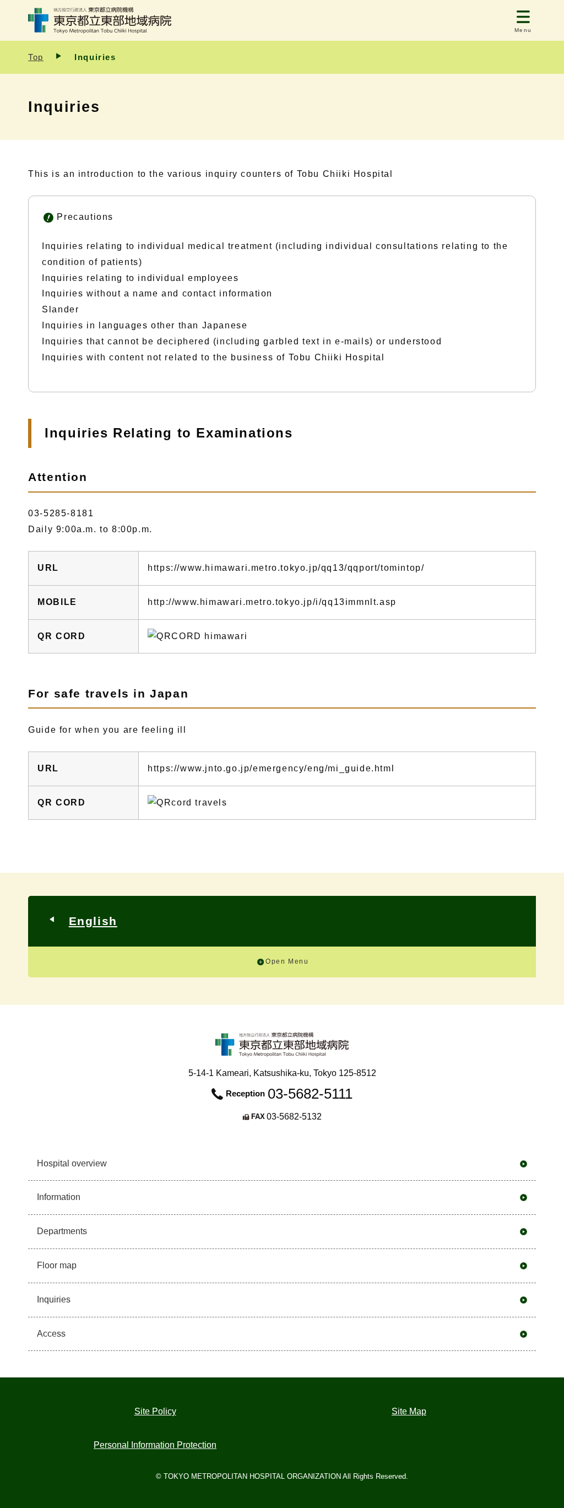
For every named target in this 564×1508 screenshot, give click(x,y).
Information (58, 1197)
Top (36, 57)
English (93, 921)
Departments (62, 1231)
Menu (523, 30)
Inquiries (53, 1299)
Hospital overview (72, 1163)
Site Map (409, 1411)
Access (51, 1333)
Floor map (57, 1265)
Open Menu (286, 961)
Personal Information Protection (155, 1445)
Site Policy (155, 1411)
